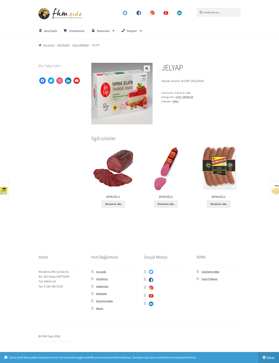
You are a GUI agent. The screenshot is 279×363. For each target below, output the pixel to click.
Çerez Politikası (209, 279)
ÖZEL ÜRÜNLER (80, 45)
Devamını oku (113, 204)
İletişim (99, 308)
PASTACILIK (63, 45)
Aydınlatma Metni (210, 271)
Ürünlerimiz (102, 279)
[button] (147, 68)
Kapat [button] (271, 357)
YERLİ (175, 101)
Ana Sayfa (48, 45)
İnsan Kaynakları (104, 301)
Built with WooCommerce (55, 341)
